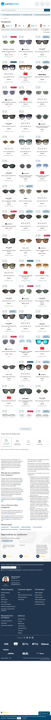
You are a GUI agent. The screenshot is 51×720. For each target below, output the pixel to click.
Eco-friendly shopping (40, 604)
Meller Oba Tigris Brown (25, 250)
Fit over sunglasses (37, 527)
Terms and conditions (6, 604)
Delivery (3, 595)
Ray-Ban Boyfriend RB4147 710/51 (25, 77)
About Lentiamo (21, 619)
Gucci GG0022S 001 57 (25, 151)
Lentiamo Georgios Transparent (8, 102)
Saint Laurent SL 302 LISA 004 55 (42, 401)
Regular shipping (39, 592)
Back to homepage (4, 658)
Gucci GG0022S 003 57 (42, 151)
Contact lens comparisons (7, 625)
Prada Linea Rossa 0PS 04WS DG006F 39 (25, 401)
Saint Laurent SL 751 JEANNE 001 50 (9, 201)
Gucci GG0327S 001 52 (25, 376)
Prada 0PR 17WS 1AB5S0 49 (42, 326)
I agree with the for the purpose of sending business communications (22, 570)
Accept (19, 718)
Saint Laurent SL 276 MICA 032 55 (8, 327)
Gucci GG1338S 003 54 (8, 275)
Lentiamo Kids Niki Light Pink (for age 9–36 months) (25, 176)
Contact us (20, 630)
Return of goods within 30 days (25, 595)
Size (29, 29)
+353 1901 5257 (15, 582)
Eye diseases (4, 623)
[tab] (7, 46)
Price (25, 29)
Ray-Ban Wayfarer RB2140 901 (9, 401)
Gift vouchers (4, 602)
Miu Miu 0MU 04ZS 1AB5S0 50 (42, 77)
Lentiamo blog (21, 626)
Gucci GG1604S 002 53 (8, 151)
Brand (8, 29)
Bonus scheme (38, 595)
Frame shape (19, 29)
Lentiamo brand (17, 484)
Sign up (18, 567)
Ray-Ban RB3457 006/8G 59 (25, 102)
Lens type (13, 29)
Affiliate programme (39, 602)
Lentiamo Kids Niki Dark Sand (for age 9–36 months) (42, 127)
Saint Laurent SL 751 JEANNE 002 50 (42, 301)
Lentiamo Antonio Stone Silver (9, 351)
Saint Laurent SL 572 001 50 (9, 126)
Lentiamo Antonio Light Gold (25, 301)
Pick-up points (4, 599)
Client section (21, 599)
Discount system (39, 597)
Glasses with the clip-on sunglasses (9, 529)
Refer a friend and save (40, 599)
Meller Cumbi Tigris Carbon (8, 376)
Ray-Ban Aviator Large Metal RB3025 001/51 (25, 276)
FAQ (19, 592)
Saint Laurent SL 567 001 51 (9, 301)
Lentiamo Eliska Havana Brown (9, 226)
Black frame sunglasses (25, 529)
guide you (8, 519)
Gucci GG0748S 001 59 (25, 326)
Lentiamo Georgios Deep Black (25, 51)
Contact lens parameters (6, 621)
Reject (24, 718)
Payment (3, 597)
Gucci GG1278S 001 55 (42, 201)
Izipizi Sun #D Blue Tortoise (25, 201)
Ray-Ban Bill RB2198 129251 (42, 275)
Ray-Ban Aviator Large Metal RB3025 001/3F (25, 352)
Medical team (21, 623)
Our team (20, 621)
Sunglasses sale (5, 527)
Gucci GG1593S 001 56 (42, 226)
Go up (10, 658)
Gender (3, 29)
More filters (35, 29)
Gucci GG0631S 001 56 (25, 126)
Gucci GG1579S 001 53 (25, 226)
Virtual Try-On (8, 516)
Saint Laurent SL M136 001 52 (9, 175)
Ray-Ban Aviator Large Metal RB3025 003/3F (42, 176)
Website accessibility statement (8, 606)
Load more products (25, 429)
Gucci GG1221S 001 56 (42, 102)
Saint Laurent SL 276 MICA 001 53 (42, 52)
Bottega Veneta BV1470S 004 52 (9, 52)
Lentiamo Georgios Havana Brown (42, 251)
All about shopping (5, 592)
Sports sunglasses (15, 527)
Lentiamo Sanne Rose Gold (42, 376)
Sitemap (20, 633)
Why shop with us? (22, 628)
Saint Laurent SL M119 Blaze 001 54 (9, 251)
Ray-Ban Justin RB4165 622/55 (42, 351)
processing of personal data (14, 570)
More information (11, 718)
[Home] (1, 18)
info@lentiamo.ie (15, 584)
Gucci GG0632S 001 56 (8, 77)
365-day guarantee (22, 597)
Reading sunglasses (26, 527)
